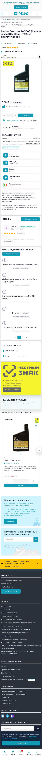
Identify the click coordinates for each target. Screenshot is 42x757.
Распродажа (6, 609)
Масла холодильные (23, 19)
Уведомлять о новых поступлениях (17, 356)
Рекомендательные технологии (14, 695)
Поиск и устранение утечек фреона (15, 632)
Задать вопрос (11, 254)
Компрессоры (6, 636)
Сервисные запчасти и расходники (15, 629)
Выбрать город (21, 7)
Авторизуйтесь (13, 120)
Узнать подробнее (12, 389)
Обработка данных (8, 691)
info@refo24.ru (7, 587)
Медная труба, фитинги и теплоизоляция (18, 623)
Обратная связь (11, 591)
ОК (38, 729)
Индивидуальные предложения (17, 679)
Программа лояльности (10, 670)
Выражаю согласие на (18, 546)
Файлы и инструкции (15, 400)
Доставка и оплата (8, 700)
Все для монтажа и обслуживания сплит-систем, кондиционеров (21, 647)
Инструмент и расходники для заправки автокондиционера (17, 652)
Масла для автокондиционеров (12, 22)
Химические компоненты (11, 626)
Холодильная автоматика (11, 642)
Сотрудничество (7, 676)
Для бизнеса (6, 673)
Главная (3, 19)
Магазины (5, 697)
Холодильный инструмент (12, 619)
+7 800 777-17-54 (7, 584)
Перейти (10, 521)
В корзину (26, 115)
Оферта (21, 691)
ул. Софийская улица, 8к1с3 (12, 580)
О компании (6, 703)
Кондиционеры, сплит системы (14, 639)
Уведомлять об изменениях (13, 51)
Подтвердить (21, 743)
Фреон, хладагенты (9, 613)
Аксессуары (6, 606)
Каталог (11, 19)
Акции (3, 666)
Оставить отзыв (30, 219)
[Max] (12, 716)
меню (37, 14)
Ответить (21, 233)
